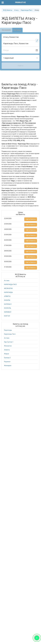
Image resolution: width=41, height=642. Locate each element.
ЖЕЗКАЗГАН (8, 288)
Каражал (7, 361)
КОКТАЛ (7, 316)
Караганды (8, 330)
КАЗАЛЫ (7, 300)
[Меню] (3, 3)
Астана (6, 280)
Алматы (7, 350)
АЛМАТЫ (7, 296)
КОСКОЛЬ (7, 308)
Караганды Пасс (10, 334)
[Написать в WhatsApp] (36, 637)
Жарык (6, 354)
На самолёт (6, 30)
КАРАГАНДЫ (8, 292)
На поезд (17, 30)
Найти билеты (31, 219)
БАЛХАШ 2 (7, 304)
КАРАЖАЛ (7, 312)
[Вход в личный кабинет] (38, 2)
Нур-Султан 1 (8, 342)
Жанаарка (7, 365)
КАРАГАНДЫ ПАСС (10, 284)
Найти (20, 66)
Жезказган (8, 346)
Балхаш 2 (7, 357)
